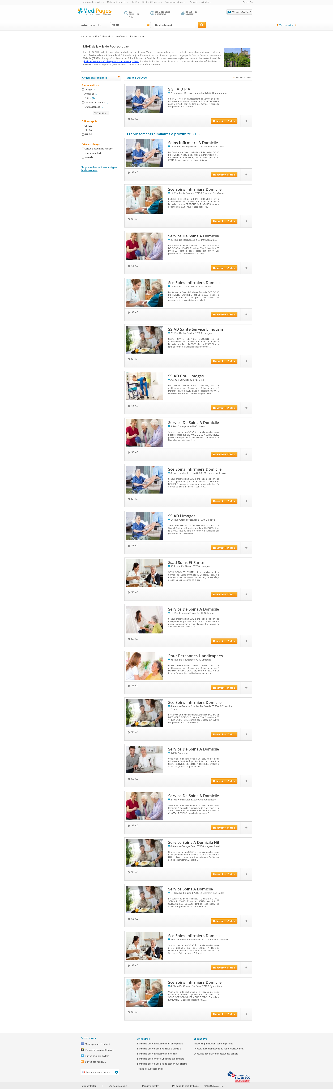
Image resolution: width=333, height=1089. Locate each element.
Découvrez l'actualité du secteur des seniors (216, 1053)
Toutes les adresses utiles (150, 1068)
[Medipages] (94, 12)
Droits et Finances (151, 2)
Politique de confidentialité (185, 1086)
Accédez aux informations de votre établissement (219, 1048)
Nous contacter (88, 1086)
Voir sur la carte (243, 77)
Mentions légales (150, 1086)
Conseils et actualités (200, 2)
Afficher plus (100, 113)
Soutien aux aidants (174, 2)
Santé (134, 2)
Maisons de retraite (92, 2)
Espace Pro (248, 2)
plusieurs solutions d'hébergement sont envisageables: (111, 61)
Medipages (86, 36)
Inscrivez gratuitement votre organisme (213, 1043)
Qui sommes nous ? (119, 1086)
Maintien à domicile (116, 2)
